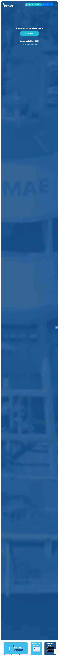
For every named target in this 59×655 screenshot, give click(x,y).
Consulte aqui (29, 34)
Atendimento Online (34, 4)
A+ (44, 4)
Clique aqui (34, 44)
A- (47, 4)
